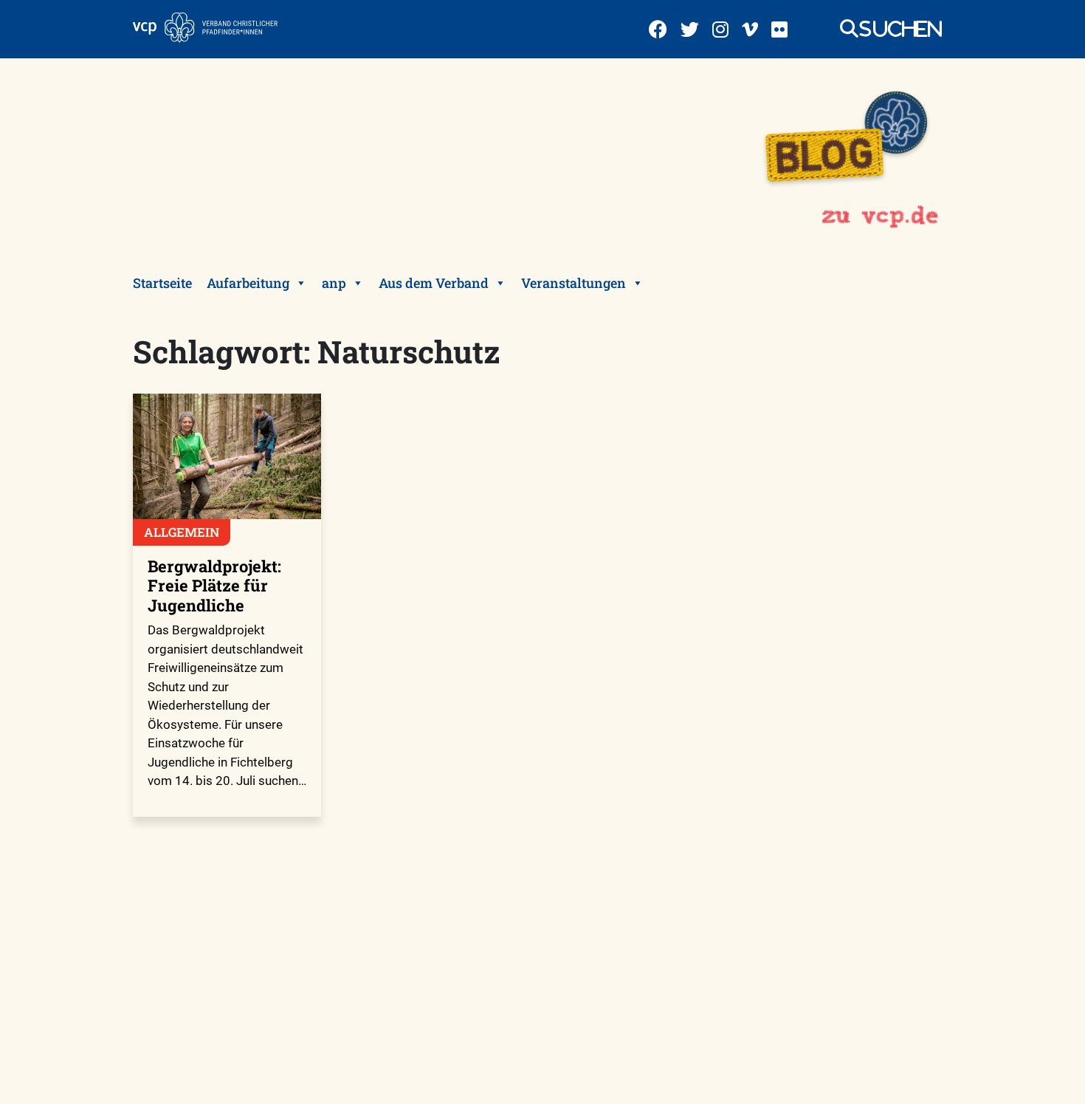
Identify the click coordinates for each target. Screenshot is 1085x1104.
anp (334, 283)
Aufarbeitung (248, 283)
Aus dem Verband (434, 283)
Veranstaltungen (573, 283)
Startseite (162, 283)
